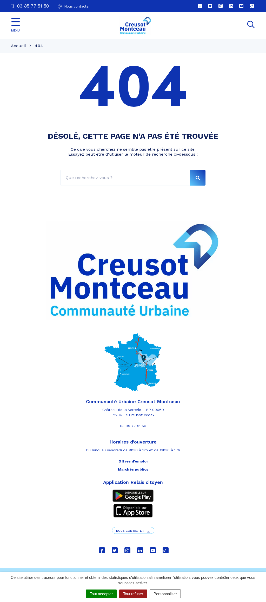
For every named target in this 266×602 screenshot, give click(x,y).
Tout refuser (133, 594)
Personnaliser (165, 594)
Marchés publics (133, 469)
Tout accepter (101, 594)
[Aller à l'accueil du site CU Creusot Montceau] (135, 25)
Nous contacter (130, 531)
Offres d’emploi (133, 461)
